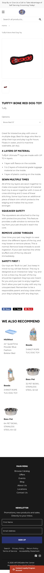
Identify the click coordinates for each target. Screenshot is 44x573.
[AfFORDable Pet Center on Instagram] (40, 556)
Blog (22, 482)
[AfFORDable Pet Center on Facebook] (36, 556)
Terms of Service (10, 551)
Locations (22, 489)
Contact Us (22, 492)
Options (6, 117)
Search (7, 548)
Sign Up (22, 540)
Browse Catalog (22, 471)
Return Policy (32, 548)
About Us (22, 485)
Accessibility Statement (29, 551)
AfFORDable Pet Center (24, 563)
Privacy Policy (18, 548)
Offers (22, 474)
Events (22, 478)
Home (4, 26)
